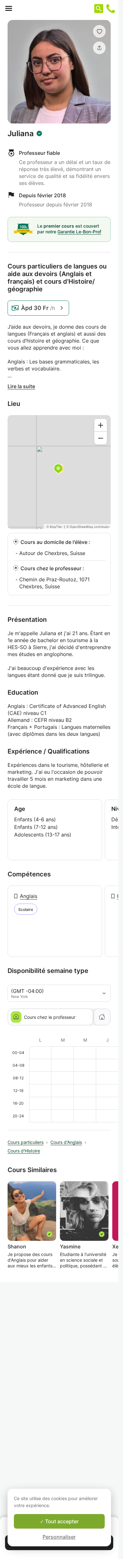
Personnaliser (59, 1537)
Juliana (21, 133)
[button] (99, 31)
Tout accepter (61, 1521)
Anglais (28, 896)
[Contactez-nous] (110, 8)
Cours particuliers (26, 1142)
